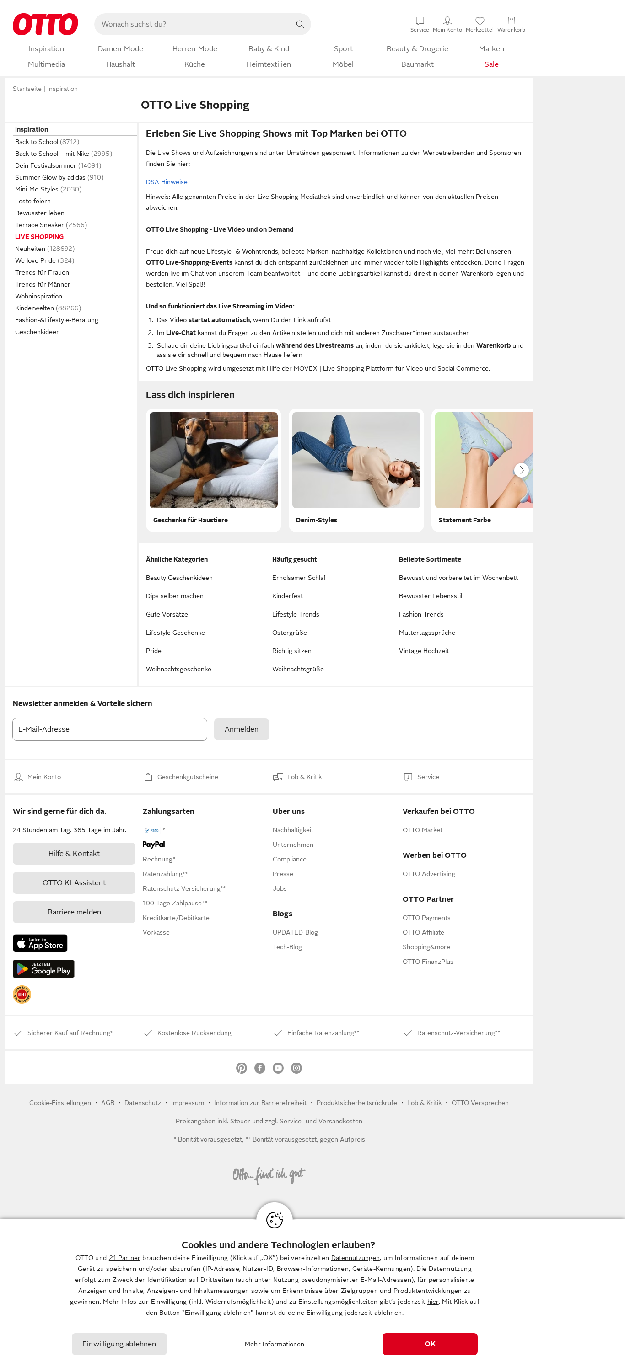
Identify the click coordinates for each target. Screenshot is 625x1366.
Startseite (27, 88)
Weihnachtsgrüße (298, 669)
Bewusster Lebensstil (430, 596)
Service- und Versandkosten (321, 1121)
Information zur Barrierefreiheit (260, 1102)
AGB (107, 1102)
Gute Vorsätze (167, 614)
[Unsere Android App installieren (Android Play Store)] (44, 969)
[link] (22, 994)
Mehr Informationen (275, 1344)
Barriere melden (74, 912)
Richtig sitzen (292, 650)
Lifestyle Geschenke (175, 632)
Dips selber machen (175, 596)
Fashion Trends (421, 614)
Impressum (187, 1102)
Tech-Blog (287, 947)
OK (430, 1344)
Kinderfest (287, 596)
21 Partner (124, 1257)
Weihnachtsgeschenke (178, 669)
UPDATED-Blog (295, 932)
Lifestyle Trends (295, 614)
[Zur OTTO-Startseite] (45, 24)
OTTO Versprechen (480, 1102)
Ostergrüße (289, 632)
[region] (312, 1292)
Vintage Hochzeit (424, 650)
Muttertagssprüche (427, 632)
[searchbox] (191, 24)
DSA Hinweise (167, 182)
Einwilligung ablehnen (119, 1344)
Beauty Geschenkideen (179, 577)
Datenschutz (142, 1102)
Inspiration (62, 88)
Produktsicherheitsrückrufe (357, 1102)
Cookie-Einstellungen (60, 1102)
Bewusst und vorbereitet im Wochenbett (458, 577)
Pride (154, 650)
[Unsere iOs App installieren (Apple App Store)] (40, 943)
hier (433, 1301)
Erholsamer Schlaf (299, 577)
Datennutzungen (355, 1257)
